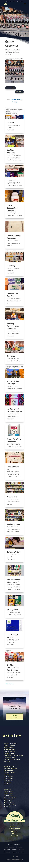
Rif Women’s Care (14, 552)
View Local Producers (14, 716)
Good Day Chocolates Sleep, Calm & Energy (13, 667)
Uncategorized (11, 559)
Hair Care (17, 527)
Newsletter (21, 852)
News (12, 127)
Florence (9, 50)
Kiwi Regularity (12, 610)
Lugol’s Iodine (12, 180)
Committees (19, 847)
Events (8, 474)
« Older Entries (9, 684)
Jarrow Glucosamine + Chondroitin (12, 208)
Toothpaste (16, 589)
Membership (7, 849)
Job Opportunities (9, 847)
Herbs (18, 157)
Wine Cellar (18, 476)
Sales (8, 160)
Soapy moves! (12, 497)
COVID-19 (14, 852)
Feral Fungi (11, 266)
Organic (17, 243)
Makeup (17, 52)
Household (17, 298)
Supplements (10, 130)
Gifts (12, 474)
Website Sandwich (17, 859)
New (12, 185)
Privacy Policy (6, 852)
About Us (14, 849)
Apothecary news (13, 524)
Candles (17, 472)
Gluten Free (17, 331)
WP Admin (21, 849)
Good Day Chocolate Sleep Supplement (13, 326)
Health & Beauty (9, 52)
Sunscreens (11, 356)
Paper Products (14, 301)
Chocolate (18, 155)
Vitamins (17, 532)
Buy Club (10, 844)
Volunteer (16, 844)
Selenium (10, 123)
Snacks (12, 160)
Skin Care (9, 245)
